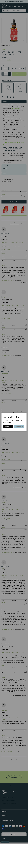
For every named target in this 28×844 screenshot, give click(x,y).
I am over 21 (8, 426)
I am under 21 (19, 426)
